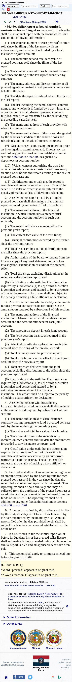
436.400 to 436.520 (25, 157)
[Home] (3, 6)
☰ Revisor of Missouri (14, 2)
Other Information (18, 617)
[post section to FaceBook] (19, 678)
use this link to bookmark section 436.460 (30, 585)
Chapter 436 (19, 16)
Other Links (14, 623)
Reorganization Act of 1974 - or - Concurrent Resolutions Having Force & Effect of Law (36, 596)
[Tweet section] (30, 678)
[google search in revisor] (53, 677)
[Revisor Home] (6, 677)
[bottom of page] (57, 22)
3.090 (40, 602)
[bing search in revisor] (59, 678)
